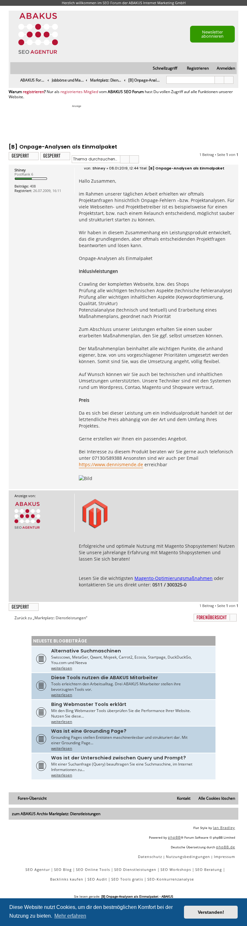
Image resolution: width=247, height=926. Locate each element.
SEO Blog (63, 869)
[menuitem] (223, 68)
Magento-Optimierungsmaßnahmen (173, 578)
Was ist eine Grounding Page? (88, 731)
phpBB (174, 837)
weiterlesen (61, 668)
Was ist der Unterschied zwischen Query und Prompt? (118, 758)
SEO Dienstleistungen (135, 869)
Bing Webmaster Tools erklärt (88, 704)
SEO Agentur (37, 869)
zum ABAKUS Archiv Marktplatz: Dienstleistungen (56, 813)
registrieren (33, 91)
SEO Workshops (175, 869)
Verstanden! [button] (211, 912)
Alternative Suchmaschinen (86, 651)
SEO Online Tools (93, 869)
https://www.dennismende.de (111, 464)
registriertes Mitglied (79, 91)
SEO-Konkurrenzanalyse (170, 879)
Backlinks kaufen (66, 879)
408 (33, 186)
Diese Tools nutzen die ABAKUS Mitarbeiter (104, 677)
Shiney (20, 170)
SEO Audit (97, 879)
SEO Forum (112, 2)
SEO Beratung (208, 869)
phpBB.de (225, 846)
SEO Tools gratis (127, 879)
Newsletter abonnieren (212, 34)
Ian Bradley (224, 827)
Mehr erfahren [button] (70, 916)
